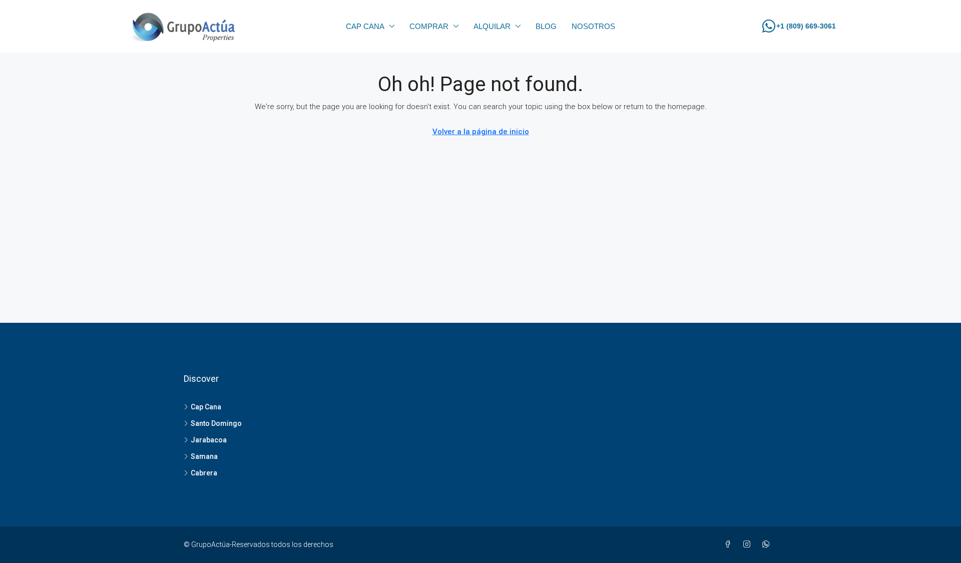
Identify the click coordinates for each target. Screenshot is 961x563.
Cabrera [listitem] (204, 473)
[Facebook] (729, 544)
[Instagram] (748, 544)
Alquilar (492, 26)
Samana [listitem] (204, 456)
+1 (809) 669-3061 (806, 26)
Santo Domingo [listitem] (216, 423)
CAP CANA (365, 26)
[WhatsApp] (767, 544)
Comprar (428, 26)
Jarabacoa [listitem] (209, 440)
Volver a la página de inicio (480, 131)
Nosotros (593, 26)
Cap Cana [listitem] (206, 407)
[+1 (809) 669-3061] (768, 26)
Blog (546, 26)
